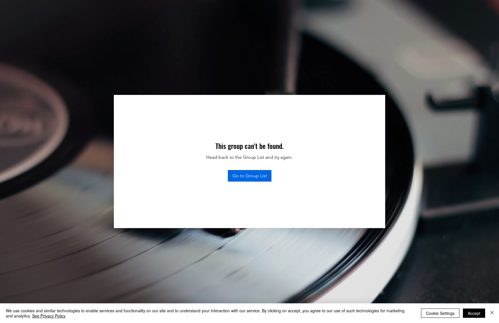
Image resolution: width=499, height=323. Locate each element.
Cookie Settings (440, 313)
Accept (474, 313)
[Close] (492, 313)
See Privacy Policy (49, 316)
